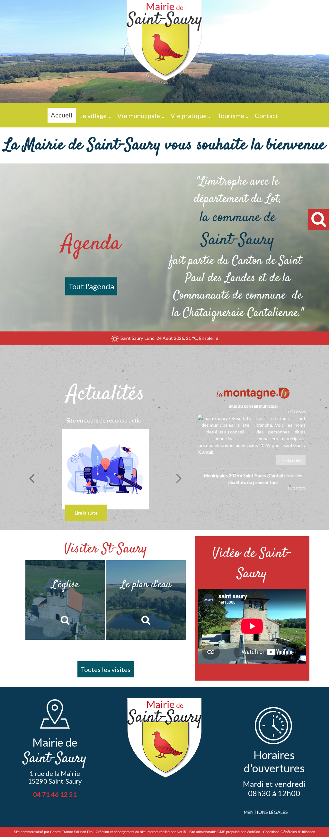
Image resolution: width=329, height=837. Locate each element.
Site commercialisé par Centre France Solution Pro (53, 832)
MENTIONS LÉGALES (266, 812)
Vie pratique (189, 115)
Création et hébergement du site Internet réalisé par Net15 (141, 832)
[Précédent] (32, 478)
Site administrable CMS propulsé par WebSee (224, 832)
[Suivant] (179, 478)
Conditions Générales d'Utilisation (289, 832)
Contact (266, 115)
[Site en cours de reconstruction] (105, 469)
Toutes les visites (105, 669)
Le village (93, 115)
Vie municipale (138, 115)
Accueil (62, 115)
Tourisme (230, 115)
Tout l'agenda (91, 286)
